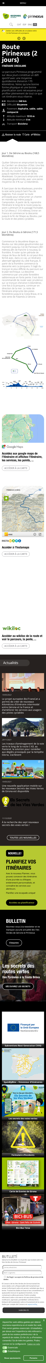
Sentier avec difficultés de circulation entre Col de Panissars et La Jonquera (21, 32)
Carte (27, 134)
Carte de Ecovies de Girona (23, 1191)
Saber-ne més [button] (33, 1344)
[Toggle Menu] (3, 3)
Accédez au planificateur (21, 902)
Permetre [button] (33, 1358)
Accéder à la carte (15, 468)
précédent (19, 38)
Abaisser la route (13, 134)
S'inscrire (14, 942)
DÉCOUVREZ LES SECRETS (18, 986)
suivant (24, 38)
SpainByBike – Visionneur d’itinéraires (23, 1082)
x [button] (44, 1320)
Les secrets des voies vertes (23, 1118)
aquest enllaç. (33, 1304)
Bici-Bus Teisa (23, 1228)
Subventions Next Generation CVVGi (23, 1045)
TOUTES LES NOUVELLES (23, 837)
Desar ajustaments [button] (12, 1358)
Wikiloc (37, 134)
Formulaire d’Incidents (23, 1155)
